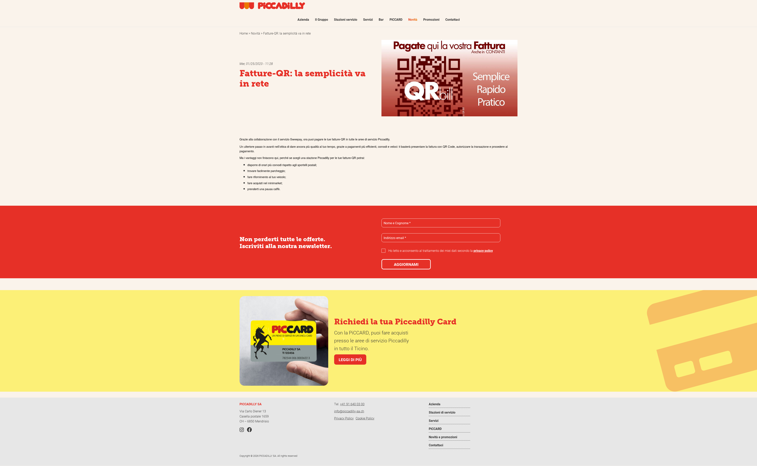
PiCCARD (435, 429)
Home (244, 33)
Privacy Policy (344, 418)
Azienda (434, 404)
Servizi (433, 420)
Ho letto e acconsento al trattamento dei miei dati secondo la (440, 251)
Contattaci (436, 445)
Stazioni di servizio (442, 412)
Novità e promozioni (443, 437)
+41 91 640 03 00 (352, 404)
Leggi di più (350, 359)
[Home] (272, 5)
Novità (256, 33)
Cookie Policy (365, 418)
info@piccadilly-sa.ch (349, 411)
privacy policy (483, 250)
